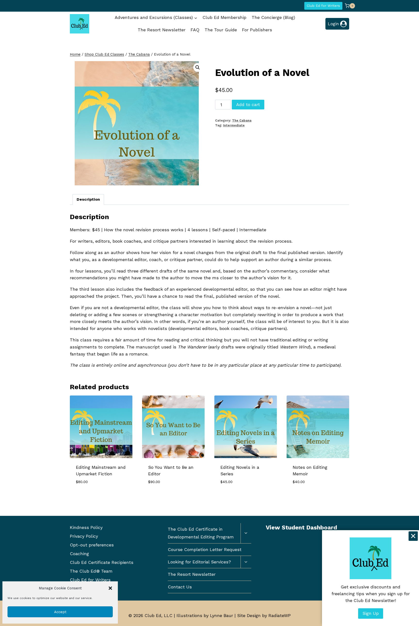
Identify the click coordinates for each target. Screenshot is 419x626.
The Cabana (241, 120)
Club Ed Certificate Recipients (101, 562)
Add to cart (248, 104)
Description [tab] (88, 199)
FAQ (195, 29)
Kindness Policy (86, 527)
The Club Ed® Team (91, 571)
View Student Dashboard (301, 527)
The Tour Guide (221, 29)
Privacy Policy (84, 536)
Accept (60, 612)
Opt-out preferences (92, 544)
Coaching (79, 553)
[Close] (413, 536)
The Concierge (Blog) (273, 17)
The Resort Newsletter (161, 29)
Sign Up (371, 613)
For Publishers (257, 29)
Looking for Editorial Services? (199, 561)
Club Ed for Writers (323, 6)
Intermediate (234, 125)
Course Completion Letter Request (205, 549)
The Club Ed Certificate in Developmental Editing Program (201, 533)
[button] (110, 588)
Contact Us (180, 586)
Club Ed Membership (224, 17)
